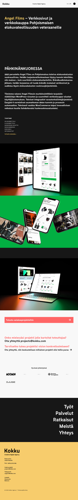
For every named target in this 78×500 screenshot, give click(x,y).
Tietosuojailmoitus (22, 490)
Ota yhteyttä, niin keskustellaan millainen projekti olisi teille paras (37, 349)
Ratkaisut (63, 419)
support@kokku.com (10, 473)
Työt (68, 406)
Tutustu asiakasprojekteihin (20, 320)
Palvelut (64, 413)
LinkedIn (7, 477)
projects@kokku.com (10, 469)
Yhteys (66, 432)
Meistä (66, 426)
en (67, 4)
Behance (7, 480)
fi (70, 4)
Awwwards (8, 479)
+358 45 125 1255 (11, 463)
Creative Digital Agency (39, 4)
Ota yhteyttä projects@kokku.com (25, 340)
